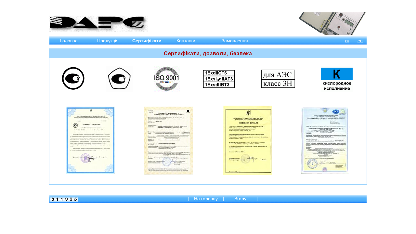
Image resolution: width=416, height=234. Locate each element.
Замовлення (235, 40)
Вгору (241, 198)
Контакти (185, 40)
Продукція (108, 40)
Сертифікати (147, 40)
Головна (69, 40)
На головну (206, 198)
